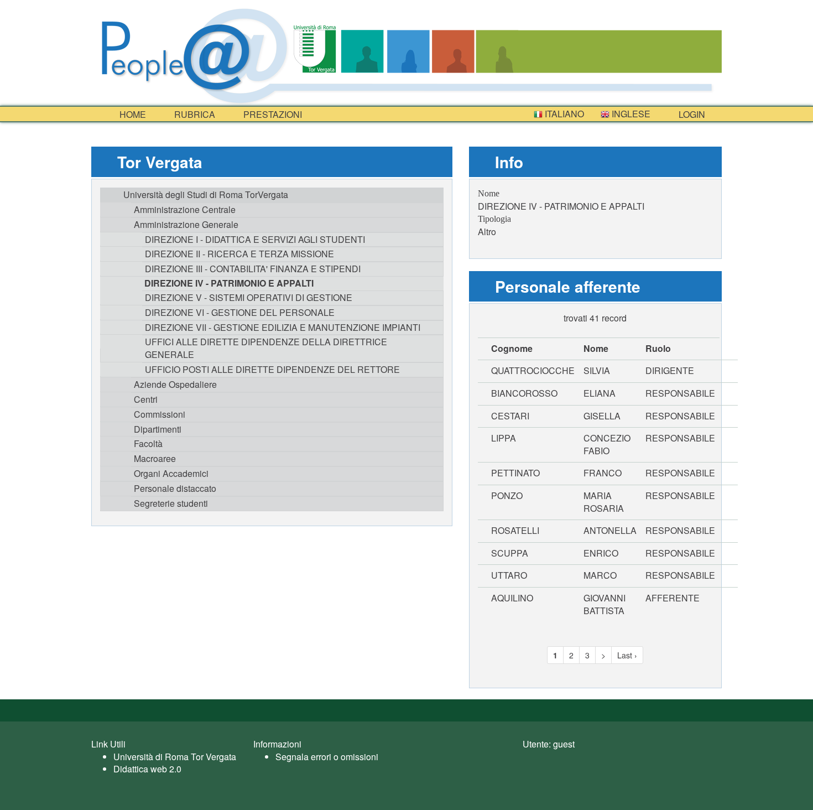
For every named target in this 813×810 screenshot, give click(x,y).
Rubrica (193, 114)
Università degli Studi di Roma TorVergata (205, 194)
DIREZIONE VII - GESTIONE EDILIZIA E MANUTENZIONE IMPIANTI (282, 327)
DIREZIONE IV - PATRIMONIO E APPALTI (229, 283)
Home (131, 114)
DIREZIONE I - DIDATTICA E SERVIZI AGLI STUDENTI (255, 239)
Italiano (563, 113)
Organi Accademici (171, 473)
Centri (146, 399)
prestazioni (271, 114)
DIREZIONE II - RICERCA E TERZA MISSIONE (239, 253)
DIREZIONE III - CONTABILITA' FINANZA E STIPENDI (253, 268)
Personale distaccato (175, 488)
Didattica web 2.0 (147, 768)
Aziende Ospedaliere (175, 384)
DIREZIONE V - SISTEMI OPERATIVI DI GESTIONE (248, 297)
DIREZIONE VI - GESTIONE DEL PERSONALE (240, 312)
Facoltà (148, 443)
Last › (627, 655)
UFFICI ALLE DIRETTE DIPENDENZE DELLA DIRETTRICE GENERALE (266, 348)
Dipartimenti (157, 429)
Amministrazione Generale (186, 224)
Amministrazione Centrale (185, 209)
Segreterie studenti (171, 503)
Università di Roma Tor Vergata (174, 756)
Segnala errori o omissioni (326, 756)
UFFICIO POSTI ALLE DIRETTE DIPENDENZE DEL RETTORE (272, 369)
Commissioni (159, 414)
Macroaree (155, 458)
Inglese (629, 113)
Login (690, 114)
